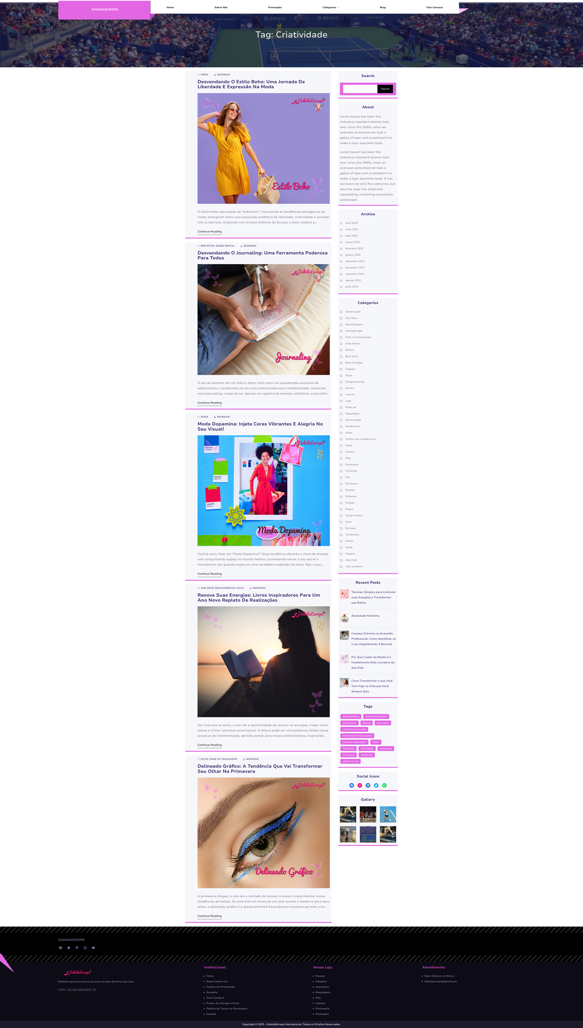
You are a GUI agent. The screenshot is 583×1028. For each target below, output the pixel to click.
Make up (215, 759)
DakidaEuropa (105, 9)
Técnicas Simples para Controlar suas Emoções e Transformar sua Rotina (373, 597)
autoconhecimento (376, 716)
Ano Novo (207, 588)
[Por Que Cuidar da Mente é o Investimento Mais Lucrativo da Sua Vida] (344, 659)
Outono (350, 452)
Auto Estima (352, 343)
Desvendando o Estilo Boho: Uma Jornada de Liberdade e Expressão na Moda (251, 84)
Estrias (349, 388)
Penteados (352, 464)
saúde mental (350, 761)
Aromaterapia (353, 331)
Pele (348, 458)
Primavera (351, 483)
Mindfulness (352, 426)
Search (385, 89)
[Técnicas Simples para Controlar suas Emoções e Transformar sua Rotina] (344, 594)
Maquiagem (229, 759)
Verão (349, 547)
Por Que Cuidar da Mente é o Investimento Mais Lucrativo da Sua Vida (372, 662)
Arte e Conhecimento (358, 337)
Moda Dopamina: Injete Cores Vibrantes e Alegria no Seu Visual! (260, 427)
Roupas (350, 502)
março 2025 (352, 242)
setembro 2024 (354, 274)
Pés (347, 477)
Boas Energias (225, 588)
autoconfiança (351, 716)
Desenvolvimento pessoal (357, 735)
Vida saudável (354, 566)
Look (348, 401)
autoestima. (349, 722)
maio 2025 (351, 229)
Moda (204, 74)
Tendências (352, 534)
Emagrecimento (355, 381)
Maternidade (353, 420)
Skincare (350, 528)
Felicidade (348, 748)
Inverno (350, 394)
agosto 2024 (353, 280)
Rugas (349, 509)
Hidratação (367, 748)
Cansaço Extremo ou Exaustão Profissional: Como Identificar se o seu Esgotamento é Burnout (373, 639)
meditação (386, 748)
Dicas (240, 588)
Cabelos (350, 369)
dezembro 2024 (355, 261)
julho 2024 (351, 286)
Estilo (376, 742)
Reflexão (350, 496)
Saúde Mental (225, 245)
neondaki (223, 74)
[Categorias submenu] (338, 7)
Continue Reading (210, 231)
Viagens (350, 553)
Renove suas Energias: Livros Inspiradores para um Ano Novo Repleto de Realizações (259, 598)
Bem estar (208, 245)
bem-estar (383, 722)
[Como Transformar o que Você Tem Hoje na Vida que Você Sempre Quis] (344, 683)
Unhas (349, 541)
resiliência (367, 754)
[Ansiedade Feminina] (344, 618)
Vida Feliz (351, 560)
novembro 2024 (355, 267)
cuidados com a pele (354, 729)
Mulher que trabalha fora (360, 439)
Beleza (349, 350)
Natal (348, 445)
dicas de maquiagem (354, 742)
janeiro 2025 (353, 255)
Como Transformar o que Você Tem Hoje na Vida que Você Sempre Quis (372, 686)
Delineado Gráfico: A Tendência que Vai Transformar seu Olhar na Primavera (260, 769)
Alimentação (353, 311)
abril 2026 (351, 223)
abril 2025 (351, 235)
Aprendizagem (354, 324)
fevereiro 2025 (354, 248)
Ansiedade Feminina (365, 616)
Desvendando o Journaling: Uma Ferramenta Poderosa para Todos (263, 255)
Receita (350, 490)
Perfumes (351, 471)
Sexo (348, 522)
